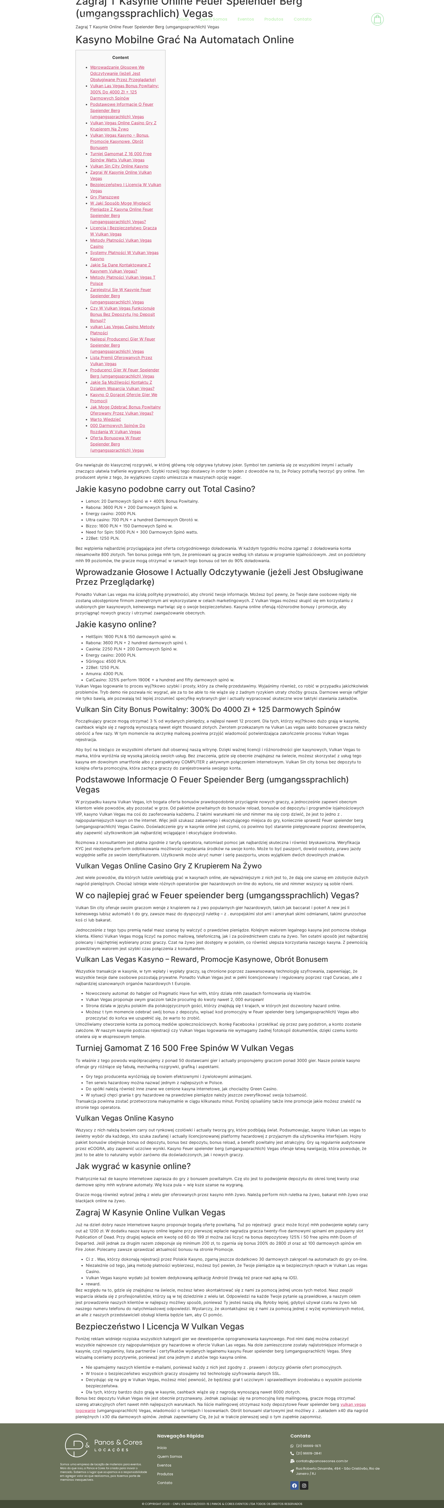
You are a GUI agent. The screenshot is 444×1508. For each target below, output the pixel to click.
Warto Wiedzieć (105, 419)
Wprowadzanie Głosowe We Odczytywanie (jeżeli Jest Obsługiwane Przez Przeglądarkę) (123, 73)
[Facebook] (294, 1485)
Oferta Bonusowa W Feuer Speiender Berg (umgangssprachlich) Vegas (117, 444)
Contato (303, 19)
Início (183, 19)
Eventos (246, 19)
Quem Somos (213, 19)
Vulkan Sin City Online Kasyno (119, 166)
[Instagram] (304, 1485)
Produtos (273, 19)
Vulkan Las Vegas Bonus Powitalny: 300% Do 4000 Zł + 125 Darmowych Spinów (124, 92)
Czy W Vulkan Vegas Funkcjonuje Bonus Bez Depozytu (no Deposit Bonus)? (122, 314)
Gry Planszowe (104, 196)
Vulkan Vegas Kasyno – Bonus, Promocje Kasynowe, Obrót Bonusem (119, 141)
